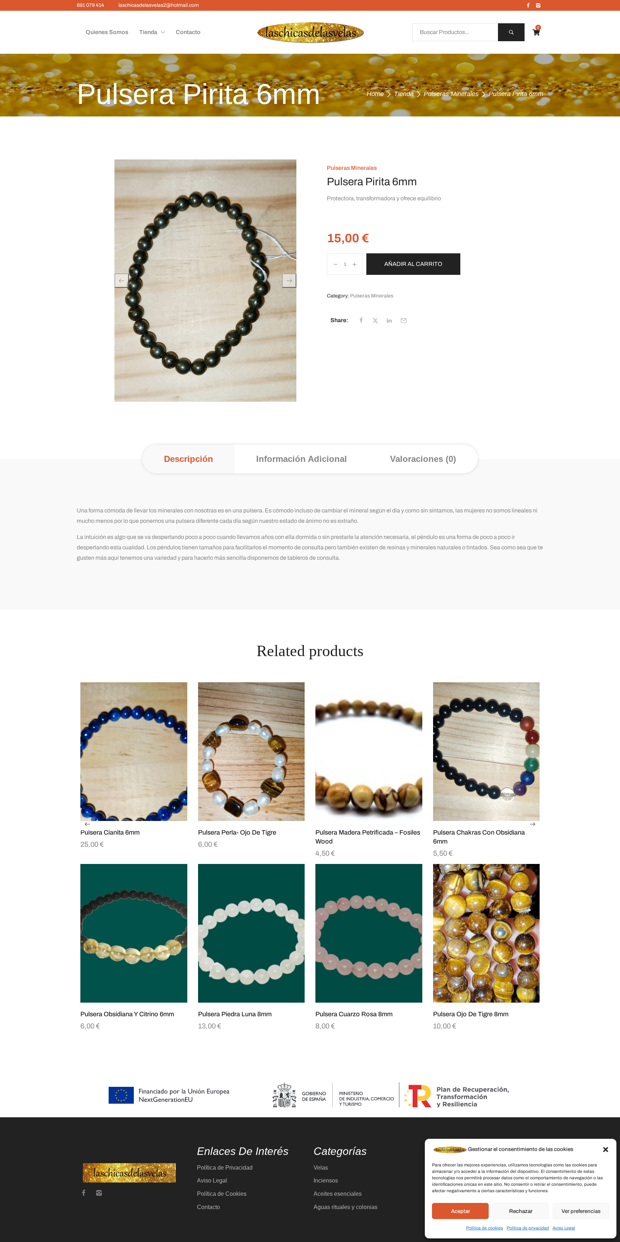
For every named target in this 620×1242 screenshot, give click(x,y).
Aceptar (460, 1211)
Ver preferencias (581, 1211)
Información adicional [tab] (301, 459)
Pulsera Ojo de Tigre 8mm (470, 1014)
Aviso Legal (564, 1228)
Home (375, 93)
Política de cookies (484, 1228)
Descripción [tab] (188, 459)
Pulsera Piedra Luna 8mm (235, 1014)
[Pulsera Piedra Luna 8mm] (251, 933)
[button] (605, 1149)
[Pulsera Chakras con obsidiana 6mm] (486, 751)
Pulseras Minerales (451, 93)
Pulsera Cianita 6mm (110, 832)
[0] (536, 32)
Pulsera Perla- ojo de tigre (237, 832)
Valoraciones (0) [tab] (423, 459)
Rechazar (520, 1211)
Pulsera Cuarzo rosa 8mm (354, 1014)
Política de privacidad (528, 1228)
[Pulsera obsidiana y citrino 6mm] (133, 933)
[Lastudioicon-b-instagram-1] (538, 5)
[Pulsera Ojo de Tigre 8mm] (486, 933)
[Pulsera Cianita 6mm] (133, 751)
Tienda (404, 93)
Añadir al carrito (413, 264)
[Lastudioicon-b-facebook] (528, 5)
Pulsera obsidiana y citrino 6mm (127, 1014)
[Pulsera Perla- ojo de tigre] (251, 751)
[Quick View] (125, 817)
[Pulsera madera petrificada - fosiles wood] (368, 751)
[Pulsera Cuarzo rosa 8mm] (368, 933)
